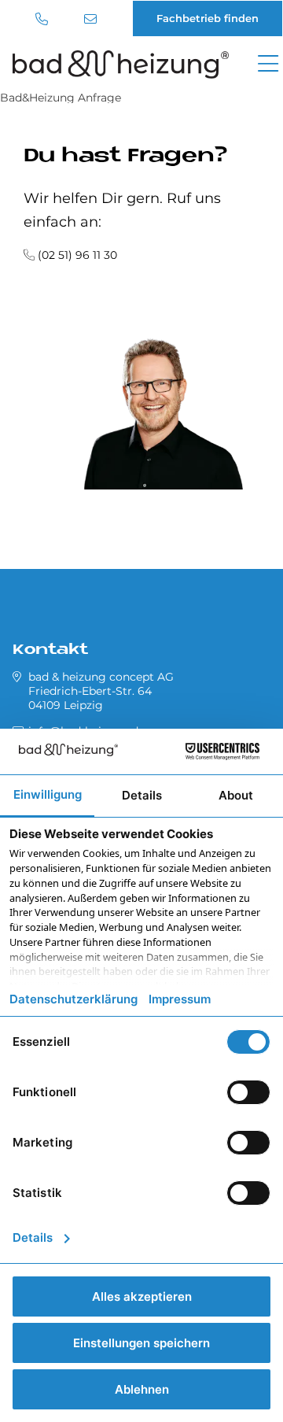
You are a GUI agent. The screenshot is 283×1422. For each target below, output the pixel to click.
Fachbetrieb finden (207, 18)
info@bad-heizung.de (92, 19)
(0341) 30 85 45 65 (43, 19)
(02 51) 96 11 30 (77, 255)
